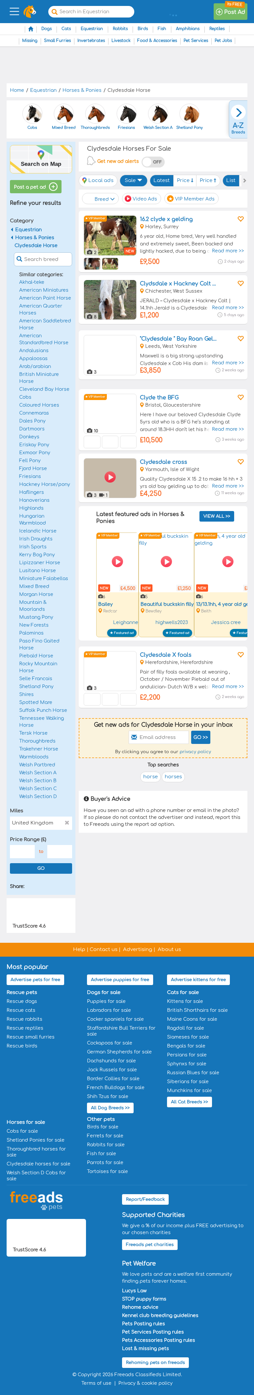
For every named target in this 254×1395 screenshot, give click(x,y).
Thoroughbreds (37, 741)
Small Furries (57, 40)
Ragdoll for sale (185, 1028)
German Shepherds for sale (119, 1051)
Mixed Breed (34, 586)
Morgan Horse (36, 594)
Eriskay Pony (34, 444)
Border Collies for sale (113, 1078)
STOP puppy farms (144, 1299)
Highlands (31, 508)
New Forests (34, 625)
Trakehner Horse (38, 749)
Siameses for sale (188, 1037)
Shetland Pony (36, 686)
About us (169, 949)
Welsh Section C (38, 788)
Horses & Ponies (34, 237)
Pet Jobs (223, 40)
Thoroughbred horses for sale (36, 1152)
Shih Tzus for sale (107, 1096)
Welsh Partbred (37, 764)
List (230, 180)
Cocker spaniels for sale (115, 1019)
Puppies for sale (106, 1001)
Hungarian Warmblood (32, 520)
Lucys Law (134, 1290)
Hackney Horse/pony (44, 484)
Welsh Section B (38, 780)
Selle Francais (35, 678)
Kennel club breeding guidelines (160, 1315)
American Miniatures (43, 290)
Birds (143, 28)
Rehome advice (140, 1307)
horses (173, 777)
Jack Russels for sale (112, 1069)
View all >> (216, 516)
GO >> (200, 737)
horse (150, 777)
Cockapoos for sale (109, 1043)
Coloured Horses (39, 405)
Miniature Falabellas (43, 578)
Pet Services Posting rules (153, 1332)
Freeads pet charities (150, 1244)
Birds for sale (102, 1126)
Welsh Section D (38, 796)
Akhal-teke (31, 282)
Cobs (25, 397)
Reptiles (217, 28)
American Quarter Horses (40, 309)
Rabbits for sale (106, 1144)
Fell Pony (30, 460)
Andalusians (34, 350)
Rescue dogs (22, 1001)
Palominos (31, 633)
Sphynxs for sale (186, 1063)
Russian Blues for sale (193, 1072)
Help (79, 949)
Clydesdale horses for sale (38, 1163)
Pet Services (196, 40)
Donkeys (29, 436)
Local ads (100, 180)
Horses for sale (26, 1122)
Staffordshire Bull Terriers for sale (121, 1031)
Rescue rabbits (24, 1019)
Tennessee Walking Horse (41, 722)
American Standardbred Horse (43, 339)
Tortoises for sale (107, 1171)
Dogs (46, 28)
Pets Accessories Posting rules (158, 1340)
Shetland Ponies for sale (35, 1140)
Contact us (103, 949)
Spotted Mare (35, 702)
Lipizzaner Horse (39, 562)
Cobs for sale (22, 1131)
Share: (17, 886)
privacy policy (195, 752)
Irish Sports (33, 546)
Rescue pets (22, 992)
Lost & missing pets (145, 1348)
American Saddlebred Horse (45, 324)
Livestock (121, 40)
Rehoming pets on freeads (155, 1362)
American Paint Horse (45, 298)
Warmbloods (34, 756)
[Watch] (240, 219)
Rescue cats (21, 1010)
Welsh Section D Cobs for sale (36, 1175)
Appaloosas (33, 358)
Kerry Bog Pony (37, 554)
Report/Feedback (145, 1199)
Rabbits (120, 28)
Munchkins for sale (189, 1090)
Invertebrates (91, 40)
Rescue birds (22, 1046)
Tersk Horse (33, 733)
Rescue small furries (31, 1037)
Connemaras (34, 413)
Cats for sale (183, 992)
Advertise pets (35, 979)
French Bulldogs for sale (116, 1087)
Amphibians (187, 28)
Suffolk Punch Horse (43, 710)
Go (41, 868)
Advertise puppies (120, 979)
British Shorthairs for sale (197, 1010)
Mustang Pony (36, 617)
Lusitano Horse (37, 570)
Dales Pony (32, 421)
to (41, 851)
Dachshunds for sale (111, 1060)
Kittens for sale (185, 1001)
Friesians (30, 476)
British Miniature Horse (39, 378)
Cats (66, 28)
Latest (161, 180)
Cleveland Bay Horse (44, 389)
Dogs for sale (103, 992)
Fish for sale (101, 1153)
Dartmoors (32, 428)
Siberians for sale (188, 1081)
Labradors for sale (109, 1010)
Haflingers (31, 492)
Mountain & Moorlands (33, 606)
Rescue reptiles (25, 1028)
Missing (29, 40)
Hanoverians (34, 500)
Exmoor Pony (34, 452)
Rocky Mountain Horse (38, 667)
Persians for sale (187, 1054)
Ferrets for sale (105, 1135)
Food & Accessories (157, 40)
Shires (26, 694)
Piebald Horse (36, 655)
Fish (162, 28)
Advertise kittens (198, 979)
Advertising (137, 949)
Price (184, 180)
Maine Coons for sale (192, 1019)
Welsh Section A (38, 772)
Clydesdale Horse (36, 245)
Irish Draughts (36, 538)
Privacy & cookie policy (145, 1383)
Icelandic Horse (38, 531)
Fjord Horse (33, 468)
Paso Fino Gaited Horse (39, 644)
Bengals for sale (186, 1046)
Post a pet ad (30, 187)
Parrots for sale (105, 1162)
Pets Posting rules (143, 1323)
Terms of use (96, 1383)
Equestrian (92, 28)
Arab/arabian (35, 366)
